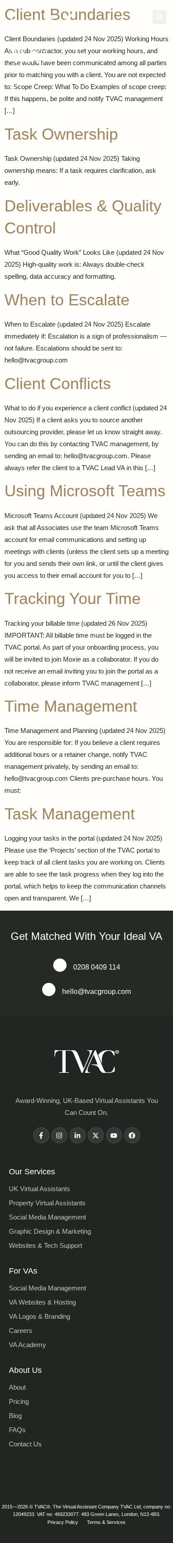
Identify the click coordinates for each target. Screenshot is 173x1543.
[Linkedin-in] (78, 1135)
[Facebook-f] (41, 1135)
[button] (159, 17)
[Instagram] (59, 1135)
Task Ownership (61, 134)
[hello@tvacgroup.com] (48, 989)
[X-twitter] (96, 1135)
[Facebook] (132, 1135)
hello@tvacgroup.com (96, 991)
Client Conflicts (57, 383)
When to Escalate (67, 300)
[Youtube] (114, 1135)
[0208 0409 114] (60, 965)
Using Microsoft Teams (84, 491)
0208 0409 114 (96, 967)
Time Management (70, 706)
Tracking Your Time (72, 598)
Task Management (69, 814)
